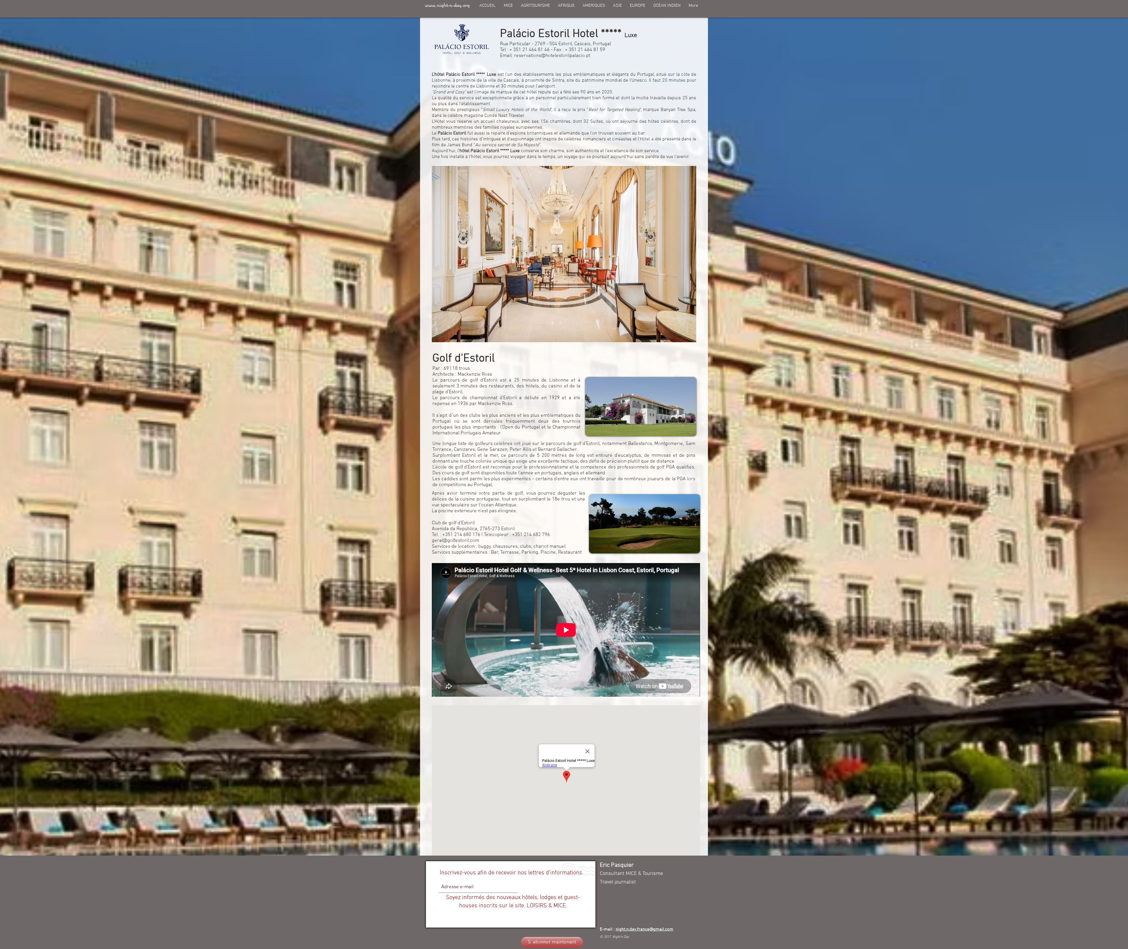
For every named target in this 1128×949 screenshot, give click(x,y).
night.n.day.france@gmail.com (644, 929)
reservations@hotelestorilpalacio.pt (552, 56)
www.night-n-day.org (447, 4)
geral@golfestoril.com (455, 541)
